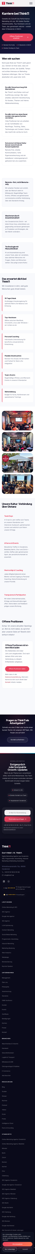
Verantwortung (6, 991)
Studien (4, 1091)
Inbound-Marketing (8, 943)
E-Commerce (6, 1071)
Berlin (3, 1153)
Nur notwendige (10, 1249)
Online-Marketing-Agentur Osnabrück (14, 1139)
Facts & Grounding (8, 1128)
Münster (4, 1148)
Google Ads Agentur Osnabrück (12, 1185)
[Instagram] (8, 881)
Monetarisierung (7, 962)
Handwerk (5, 1048)
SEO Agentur (6, 912)
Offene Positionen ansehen (16, 37)
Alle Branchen (6, 1075)
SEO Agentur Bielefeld (9, 1189)
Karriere (4, 1023)
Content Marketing (8, 930)
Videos (4, 1109)
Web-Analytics (6, 952)
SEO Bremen (6, 1221)
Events (4, 1009)
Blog (3, 1087)
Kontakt (7, 682)
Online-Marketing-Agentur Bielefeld (13, 1144)
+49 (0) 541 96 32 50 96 (11, 825)
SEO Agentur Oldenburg (9, 1198)
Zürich (4, 1157)
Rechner (4, 1100)
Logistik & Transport (8, 1057)
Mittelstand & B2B (7, 1062)
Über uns (5, 982)
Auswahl (25, 1249)
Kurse (4, 1114)
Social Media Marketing (9, 934)
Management (6, 978)
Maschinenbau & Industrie (10, 1043)
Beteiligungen (6, 1018)
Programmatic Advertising (10, 939)
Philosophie (5, 987)
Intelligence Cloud (7, 1123)
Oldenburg (5, 1175)
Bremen (4, 1162)
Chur (3, 1171)
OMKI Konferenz (7, 1000)
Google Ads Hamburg (8, 1216)
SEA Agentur (6, 921)
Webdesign (5, 957)
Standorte (5, 996)
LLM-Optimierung (7, 925)
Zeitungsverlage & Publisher (10, 1066)
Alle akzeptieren (17, 1244)
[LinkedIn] (4, 881)
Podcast (4, 1105)
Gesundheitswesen (8, 1053)
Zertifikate (5, 1014)
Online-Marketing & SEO (9, 907)
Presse (4, 1028)
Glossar (4, 1096)
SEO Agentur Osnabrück (9, 1180)
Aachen (4, 1166)
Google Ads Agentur (8, 916)
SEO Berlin (5, 1203)
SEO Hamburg (6, 1212)
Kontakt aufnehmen (17, 740)
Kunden (4, 1005)
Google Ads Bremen (8, 1225)
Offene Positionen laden (17, 669)
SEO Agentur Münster (9, 1194)
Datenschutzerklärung (13, 677)
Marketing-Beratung (8, 948)
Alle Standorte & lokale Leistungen (12, 1230)
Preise (4, 1119)
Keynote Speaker (7, 966)
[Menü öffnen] (31, 3)
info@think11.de (9, 875)
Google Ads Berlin (7, 1207)
